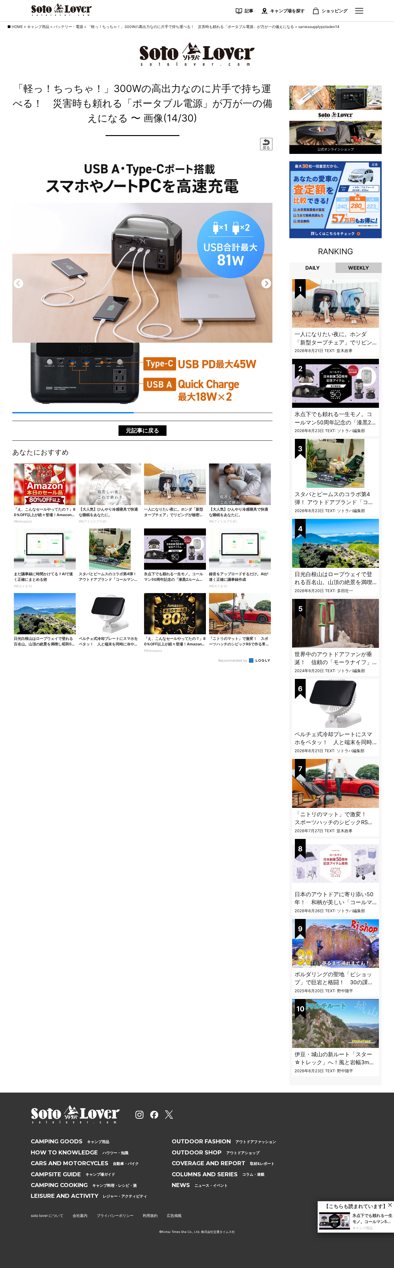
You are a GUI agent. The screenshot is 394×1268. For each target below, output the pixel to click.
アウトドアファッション (224, 1141)
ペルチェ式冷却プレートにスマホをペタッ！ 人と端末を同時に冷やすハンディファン (333, 742)
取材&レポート (223, 1163)
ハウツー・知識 (79, 1152)
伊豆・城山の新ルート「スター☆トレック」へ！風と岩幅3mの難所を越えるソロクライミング (335, 1062)
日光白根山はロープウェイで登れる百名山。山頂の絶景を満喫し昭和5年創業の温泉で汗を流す (335, 582)
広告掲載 (174, 1215)
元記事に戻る (142, 430)
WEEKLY (358, 268)
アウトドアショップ (215, 1152)
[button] (18, 283)
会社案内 (80, 1215)
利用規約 (150, 1215)
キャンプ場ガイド (73, 1174)
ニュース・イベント (200, 1185)
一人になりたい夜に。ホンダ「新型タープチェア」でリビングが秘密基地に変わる (333, 342)
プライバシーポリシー (115, 1215)
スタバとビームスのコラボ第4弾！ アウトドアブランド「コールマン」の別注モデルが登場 (334, 502)
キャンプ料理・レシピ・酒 (84, 1185)
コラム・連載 (218, 1174)
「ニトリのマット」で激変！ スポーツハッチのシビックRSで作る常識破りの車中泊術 (334, 822)
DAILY (312, 268)
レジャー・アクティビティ (89, 1196)
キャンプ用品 (70, 1141)
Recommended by (233, 660)
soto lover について (47, 1215)
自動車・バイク (85, 1163)
